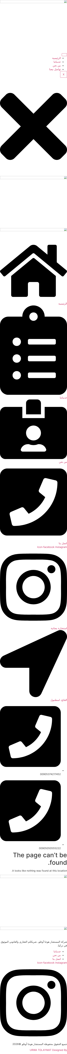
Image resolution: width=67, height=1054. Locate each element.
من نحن (57, 65)
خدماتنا (57, 61)
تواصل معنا (55, 69)
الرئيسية (56, 58)
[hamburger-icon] (64, 54)
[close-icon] (33, 174)
